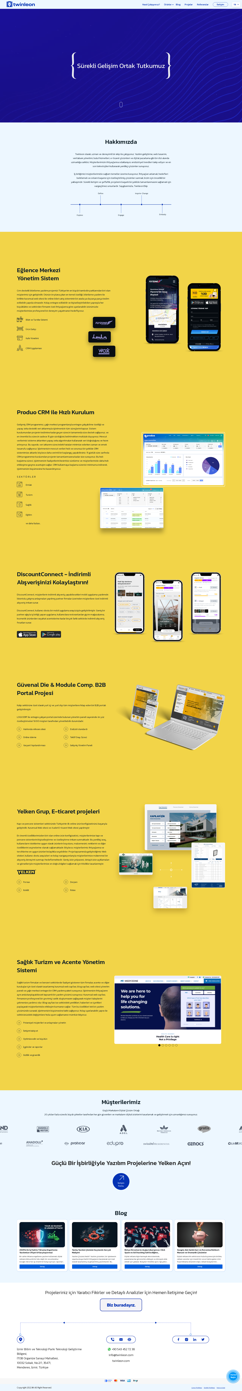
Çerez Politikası (196, 1388)
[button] (159, 1045)
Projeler (189, 4)
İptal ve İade (221, 1388)
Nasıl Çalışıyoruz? (151, 4)
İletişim (220, 4)
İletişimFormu (121, 1184)
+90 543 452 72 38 (123, 1349)
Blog (178, 4)
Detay (42, 1266)
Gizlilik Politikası (209, 1388)
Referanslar (203, 4)
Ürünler (168, 4)
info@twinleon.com (121, 1355)
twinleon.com (121, 1361)
